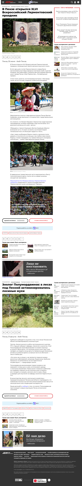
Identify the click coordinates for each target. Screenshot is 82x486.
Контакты (26, 456)
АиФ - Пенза (15, 328)
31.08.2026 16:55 (6, 282)
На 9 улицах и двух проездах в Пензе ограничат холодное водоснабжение (67, 18)
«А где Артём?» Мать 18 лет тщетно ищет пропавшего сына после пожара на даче (69, 307)
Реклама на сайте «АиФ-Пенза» (22, 454)
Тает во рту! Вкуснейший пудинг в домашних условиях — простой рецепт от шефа (69, 64)
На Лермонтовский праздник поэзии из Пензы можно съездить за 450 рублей (29, 206)
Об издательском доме (20, 452)
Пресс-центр (31, 452)
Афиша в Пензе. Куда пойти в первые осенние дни (16, 250)
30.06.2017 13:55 (6, 6)
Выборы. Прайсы (18, 456)
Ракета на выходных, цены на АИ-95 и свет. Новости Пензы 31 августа (67, 12)
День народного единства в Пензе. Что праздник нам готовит (42, 245)
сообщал (25, 386)
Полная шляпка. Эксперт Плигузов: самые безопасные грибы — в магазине (16, 421)
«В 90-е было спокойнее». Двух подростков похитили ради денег (69, 68)
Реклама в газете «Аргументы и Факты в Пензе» (57, 454)
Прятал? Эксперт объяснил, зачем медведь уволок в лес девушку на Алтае (69, 312)
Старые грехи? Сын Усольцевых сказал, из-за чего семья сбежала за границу (70, 297)
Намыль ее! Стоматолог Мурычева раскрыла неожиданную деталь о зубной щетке (69, 53)
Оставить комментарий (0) (41, 220)
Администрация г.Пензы (8, 53)
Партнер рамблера (27, 479)
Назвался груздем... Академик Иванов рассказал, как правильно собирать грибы (42, 421)
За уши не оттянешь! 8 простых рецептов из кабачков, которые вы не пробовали (70, 74)
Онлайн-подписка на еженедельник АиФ (58, 452)
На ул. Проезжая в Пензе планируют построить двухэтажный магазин (67, 25)
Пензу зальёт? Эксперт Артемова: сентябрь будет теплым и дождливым (67, 31)
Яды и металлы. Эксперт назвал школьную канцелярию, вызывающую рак (69, 48)
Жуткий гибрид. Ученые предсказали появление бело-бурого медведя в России (70, 58)
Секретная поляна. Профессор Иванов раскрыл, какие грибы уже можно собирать (17, 426)
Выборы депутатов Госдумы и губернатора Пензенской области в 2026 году (50, 456)
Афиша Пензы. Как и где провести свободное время (42, 250)
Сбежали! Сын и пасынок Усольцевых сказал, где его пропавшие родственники (70, 286)
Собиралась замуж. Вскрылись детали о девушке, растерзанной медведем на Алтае (69, 291)
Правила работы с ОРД (37, 454)
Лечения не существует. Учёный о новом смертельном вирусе (69, 301)
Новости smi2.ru (7, 277)
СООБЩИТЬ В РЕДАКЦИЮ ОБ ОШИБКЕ (22, 458)
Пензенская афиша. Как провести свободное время (17, 245)
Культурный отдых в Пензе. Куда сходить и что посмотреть (17, 255)
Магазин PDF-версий (41, 452)
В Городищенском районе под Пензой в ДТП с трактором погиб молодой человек (67, 38)
